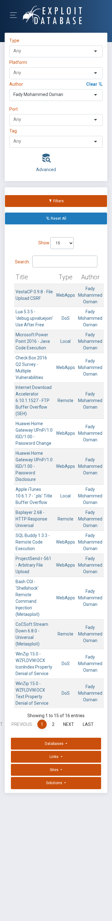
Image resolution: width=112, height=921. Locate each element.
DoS (66, 318)
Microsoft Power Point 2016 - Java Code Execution (33, 341)
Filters (58, 201)
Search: (22, 261)
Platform (18, 62)
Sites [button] (54, 770)
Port (13, 109)
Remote (65, 400)
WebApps (65, 295)
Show (44, 242)
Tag (13, 130)
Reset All (58, 218)
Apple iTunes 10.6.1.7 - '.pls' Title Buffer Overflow (34, 496)
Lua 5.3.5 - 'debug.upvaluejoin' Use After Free (34, 318)
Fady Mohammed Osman (90, 295)
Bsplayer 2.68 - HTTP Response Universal (31, 519)
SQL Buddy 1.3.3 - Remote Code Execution (33, 542)
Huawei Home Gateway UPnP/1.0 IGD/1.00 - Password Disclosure (34, 466)
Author (16, 84)
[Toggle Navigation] (15, 15)
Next (68, 724)
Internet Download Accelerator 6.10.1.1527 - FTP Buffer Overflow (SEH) (34, 400)
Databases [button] (54, 743)
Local (65, 341)
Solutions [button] (54, 783)
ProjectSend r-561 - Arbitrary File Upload (33, 565)
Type (15, 40)
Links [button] (54, 757)
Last (88, 724)
